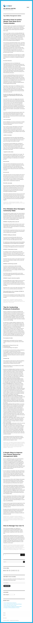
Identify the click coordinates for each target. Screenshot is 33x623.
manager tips (20, 548)
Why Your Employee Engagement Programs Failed (12, 606)
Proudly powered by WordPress (14, 620)
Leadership (16, 299)
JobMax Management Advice (18, 300)
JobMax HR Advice (12, 546)
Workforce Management (10, 300)
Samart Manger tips (20, 301)
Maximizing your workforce (10, 446)
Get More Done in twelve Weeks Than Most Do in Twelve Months (12, 21)
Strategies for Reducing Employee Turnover (11, 607)
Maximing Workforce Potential (13, 445)
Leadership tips (15, 301)
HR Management (12, 299)
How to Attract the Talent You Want (10, 605)
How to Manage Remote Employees (10, 602)
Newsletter (4, 300)
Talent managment (20, 519)
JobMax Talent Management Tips (8, 301)
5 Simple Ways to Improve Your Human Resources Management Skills (12, 454)
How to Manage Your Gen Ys (13, 526)
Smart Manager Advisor (15, 549)
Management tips (10, 548)
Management (20, 299)
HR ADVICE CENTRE (9, 8)
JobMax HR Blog (17, 546)
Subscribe (6, 585)
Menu (28, 7)
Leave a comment (11, 302)
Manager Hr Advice (6, 445)
